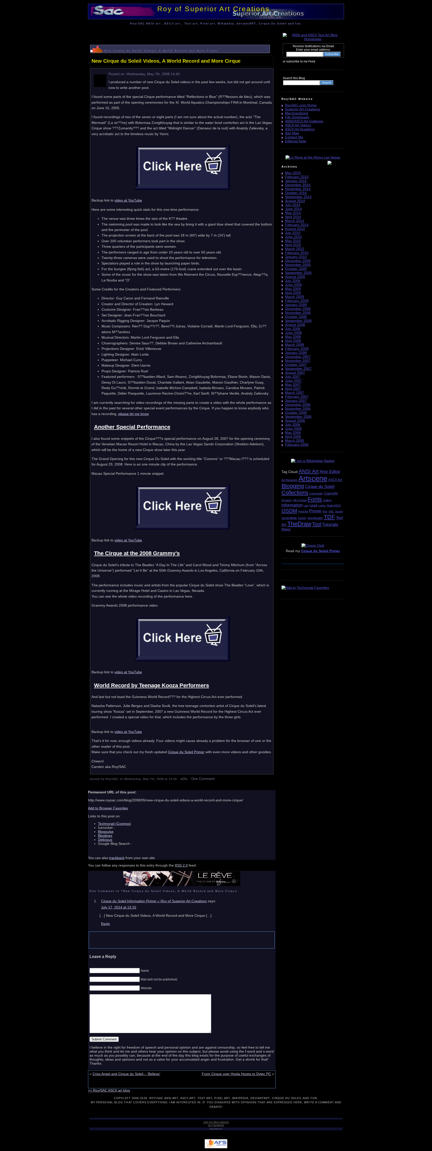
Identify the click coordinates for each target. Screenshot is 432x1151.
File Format (299, 500)
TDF (329, 517)
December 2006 (297, 405)
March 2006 (294, 441)
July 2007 (292, 377)
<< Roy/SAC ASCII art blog (109, 1090)
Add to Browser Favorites (108, 808)
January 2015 (296, 181)
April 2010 (293, 245)
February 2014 (296, 225)
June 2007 (293, 381)
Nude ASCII (334, 505)
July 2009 (292, 281)
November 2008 (297, 313)
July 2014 (292, 205)
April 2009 (293, 293)
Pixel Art (303, 511)
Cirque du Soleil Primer (186, 752)
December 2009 (297, 261)
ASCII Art (335, 480)
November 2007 (297, 361)
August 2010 (295, 229)
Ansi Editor (330, 471)
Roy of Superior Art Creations (213, 9)
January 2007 (296, 401)
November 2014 (297, 189)
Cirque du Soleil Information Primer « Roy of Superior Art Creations (154, 901)
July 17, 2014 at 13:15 (118, 907)
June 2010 (293, 237)
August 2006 (295, 421)
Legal (313, 505)
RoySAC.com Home (300, 105)
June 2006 (293, 429)
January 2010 (296, 257)
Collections (295, 492)
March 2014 (294, 221)
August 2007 (295, 373)
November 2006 (297, 409)
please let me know (133, 414)
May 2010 (293, 241)
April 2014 (293, 217)
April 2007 (293, 389)
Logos (322, 505)
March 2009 (294, 297)
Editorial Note (295, 141)
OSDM (289, 510)
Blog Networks (216, 1129)
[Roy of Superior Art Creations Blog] (316, 61)
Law (306, 505)
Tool (316, 524)
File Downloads (297, 117)
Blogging (293, 486)
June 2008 (293, 333)
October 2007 (296, 365)
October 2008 (296, 317)
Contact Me (294, 137)
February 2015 (296, 177)
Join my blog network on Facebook (216, 1124)
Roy (325, 511)
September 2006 (298, 417)
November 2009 (297, 265)
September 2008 (298, 321)
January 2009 (296, 305)
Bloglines (105, 836)
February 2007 (296, 397)
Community (316, 493)
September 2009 (298, 273)
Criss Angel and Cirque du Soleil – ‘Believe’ (126, 1074)
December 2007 (297, 357)
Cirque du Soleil (319, 486)
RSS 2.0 (181, 865)
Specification (315, 517)
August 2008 (295, 325)
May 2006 (293, 433)
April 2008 (293, 341)
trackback (116, 858)
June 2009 (293, 285)
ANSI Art (308, 471)
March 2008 (294, 345)
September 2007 (298, 369)
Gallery (327, 500)
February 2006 (296, 445)
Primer (315, 511)
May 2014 (293, 213)
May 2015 (293, 173)
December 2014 (297, 185)
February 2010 (296, 253)
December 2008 (297, 309)
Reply (105, 924)
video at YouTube (128, 200)
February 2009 (296, 301)
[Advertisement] (182, 33)
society (302, 517)
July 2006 (292, 425)
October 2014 (296, 193)
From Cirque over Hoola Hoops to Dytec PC (236, 1074)
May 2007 (293, 385)
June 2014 (293, 209)
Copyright (331, 493)
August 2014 (295, 201)
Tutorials (330, 524)
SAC (331, 511)
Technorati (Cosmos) (114, 824)
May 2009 (293, 289)
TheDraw (299, 523)
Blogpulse (106, 832)
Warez (286, 529)
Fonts (315, 499)
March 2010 (294, 249)
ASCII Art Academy (300, 129)
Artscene (312, 478)
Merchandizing (296, 113)
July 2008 (292, 329)
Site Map (292, 133)
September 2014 (298, 197)
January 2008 (296, 353)
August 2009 (295, 277)
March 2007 (294, 393)
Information (292, 505)
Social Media (289, 517)
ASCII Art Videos (298, 125)
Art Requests (290, 479)
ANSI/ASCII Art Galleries (304, 121)
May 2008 (293, 337)
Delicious (105, 840)
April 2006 (293, 437)
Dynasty (287, 500)
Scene (339, 511)
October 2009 (296, 269)
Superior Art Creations (302, 109)
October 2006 (296, 413)
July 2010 (292, 233)
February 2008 (296, 349)
